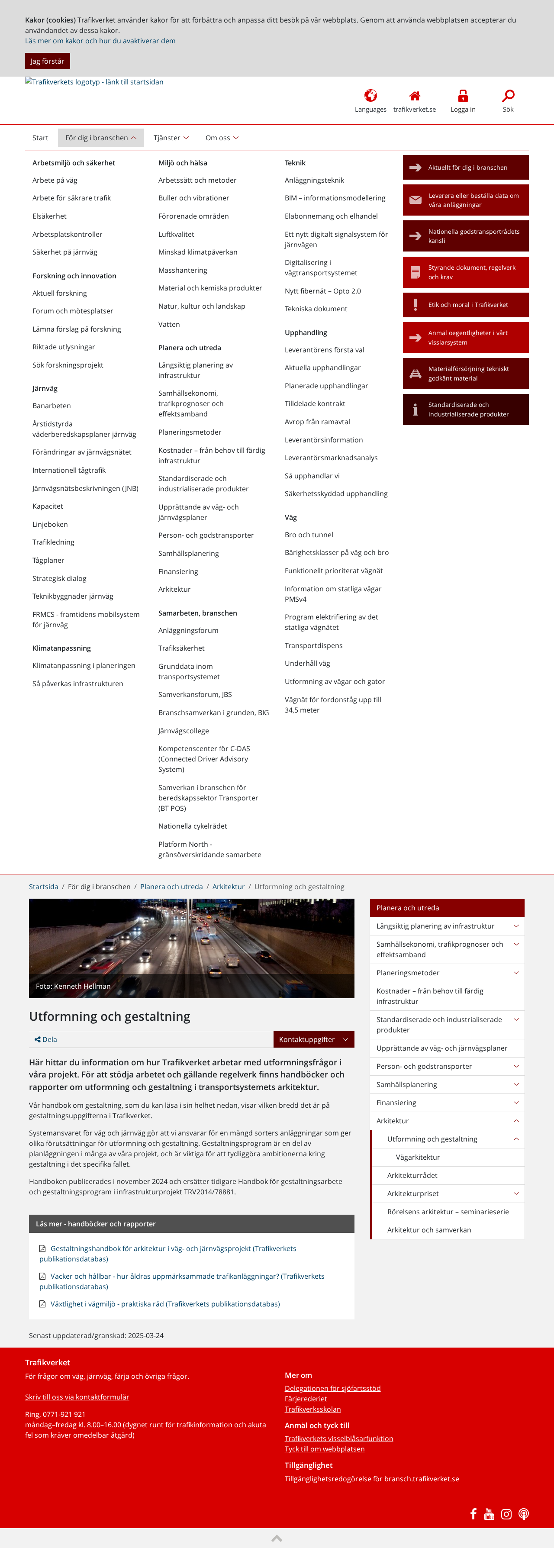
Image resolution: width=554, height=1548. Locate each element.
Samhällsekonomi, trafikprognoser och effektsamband (191, 403)
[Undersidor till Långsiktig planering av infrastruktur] (516, 926)
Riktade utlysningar (63, 347)
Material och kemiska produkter (210, 288)
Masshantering (182, 270)
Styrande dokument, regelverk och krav (471, 272)
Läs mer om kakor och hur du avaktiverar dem (100, 40)
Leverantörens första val (324, 350)
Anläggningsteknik (314, 180)
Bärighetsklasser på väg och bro (337, 552)
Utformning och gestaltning (432, 1139)
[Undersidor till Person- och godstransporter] (516, 1066)
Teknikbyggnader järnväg (72, 596)
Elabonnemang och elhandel (331, 216)
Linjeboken (50, 524)
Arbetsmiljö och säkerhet (73, 163)
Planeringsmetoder (190, 432)
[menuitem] (102, 138)
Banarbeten (51, 405)
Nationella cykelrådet (192, 826)
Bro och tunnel (309, 534)
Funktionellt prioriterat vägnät (334, 570)
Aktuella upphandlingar (323, 367)
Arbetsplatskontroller (67, 234)
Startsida (43, 886)
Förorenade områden (193, 216)
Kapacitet (47, 506)
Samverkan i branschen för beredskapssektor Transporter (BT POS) (208, 798)
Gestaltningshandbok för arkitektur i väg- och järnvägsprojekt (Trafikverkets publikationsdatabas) (167, 1254)
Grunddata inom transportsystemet (189, 671)
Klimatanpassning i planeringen (83, 665)
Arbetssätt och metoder (197, 180)
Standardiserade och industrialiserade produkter (203, 483)
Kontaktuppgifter (307, 1039)
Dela (49, 1039)
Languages (371, 109)
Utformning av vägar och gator (335, 681)
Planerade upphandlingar (326, 385)
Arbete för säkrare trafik (71, 198)
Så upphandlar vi (312, 476)
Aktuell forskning (59, 293)
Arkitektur (174, 589)
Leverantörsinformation (324, 440)
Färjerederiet (306, 1398)
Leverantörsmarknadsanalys (331, 457)
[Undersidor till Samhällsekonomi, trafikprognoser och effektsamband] (516, 949)
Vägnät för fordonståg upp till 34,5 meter (333, 705)
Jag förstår (47, 61)
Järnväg (45, 388)
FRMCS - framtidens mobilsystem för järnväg (86, 619)
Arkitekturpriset (413, 1193)
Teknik (295, 163)
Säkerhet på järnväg (64, 252)
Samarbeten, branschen (197, 613)
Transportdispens (314, 645)
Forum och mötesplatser (72, 311)
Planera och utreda (189, 347)
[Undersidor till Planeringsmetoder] (516, 973)
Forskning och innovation (74, 276)
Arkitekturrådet (412, 1175)
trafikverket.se (414, 109)
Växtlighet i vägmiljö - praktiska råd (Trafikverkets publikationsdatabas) (164, 1304)
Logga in (463, 109)
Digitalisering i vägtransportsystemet (321, 267)
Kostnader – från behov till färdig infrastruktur (211, 455)
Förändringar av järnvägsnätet (82, 452)
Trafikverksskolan (313, 1409)
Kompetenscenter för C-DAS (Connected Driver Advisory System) (204, 759)
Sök (508, 109)
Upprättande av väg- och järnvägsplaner (198, 512)
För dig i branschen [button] (96, 137)
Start (44, 140)
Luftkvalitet (176, 234)
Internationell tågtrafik (69, 470)
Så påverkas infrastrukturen (77, 683)
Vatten (169, 324)
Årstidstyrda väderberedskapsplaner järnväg (84, 429)
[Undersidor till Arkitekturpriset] (516, 1193)
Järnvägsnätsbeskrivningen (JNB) (85, 488)
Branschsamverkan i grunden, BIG (213, 712)
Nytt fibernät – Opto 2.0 (323, 291)
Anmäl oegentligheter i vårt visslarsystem (468, 337)
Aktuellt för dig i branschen (468, 167)
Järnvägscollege (183, 730)
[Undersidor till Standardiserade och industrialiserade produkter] (516, 1024)
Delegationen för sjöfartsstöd (333, 1388)
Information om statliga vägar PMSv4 (333, 594)
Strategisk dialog (59, 578)
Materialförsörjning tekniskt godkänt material (468, 373)
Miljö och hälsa (182, 163)
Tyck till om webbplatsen (325, 1449)
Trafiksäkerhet (181, 648)
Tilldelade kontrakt (315, 403)
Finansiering (178, 571)
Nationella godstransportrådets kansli (474, 236)
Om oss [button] (218, 137)
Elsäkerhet (49, 216)
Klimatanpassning (61, 648)
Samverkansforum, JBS (195, 694)
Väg (291, 517)
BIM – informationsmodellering (335, 198)
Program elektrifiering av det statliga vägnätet (331, 622)
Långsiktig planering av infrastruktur (195, 370)
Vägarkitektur (418, 1157)
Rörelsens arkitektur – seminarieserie (448, 1211)
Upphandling (306, 332)
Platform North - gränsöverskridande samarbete (209, 849)
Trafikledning (53, 542)
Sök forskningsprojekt (67, 365)
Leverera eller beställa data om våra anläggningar (474, 200)
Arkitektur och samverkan (429, 1230)
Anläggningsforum (188, 630)
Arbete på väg (54, 180)
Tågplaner (48, 560)
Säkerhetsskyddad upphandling (336, 493)
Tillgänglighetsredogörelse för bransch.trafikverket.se (372, 1479)
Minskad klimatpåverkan (198, 252)
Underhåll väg (307, 663)
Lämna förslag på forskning (76, 329)
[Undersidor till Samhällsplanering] (516, 1084)
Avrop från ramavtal (317, 421)
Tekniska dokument (316, 308)
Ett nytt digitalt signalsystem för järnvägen (336, 239)
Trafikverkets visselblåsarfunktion (339, 1438)
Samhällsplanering (188, 553)
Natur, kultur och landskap (201, 306)
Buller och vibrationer (193, 198)
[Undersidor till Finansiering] (516, 1102)
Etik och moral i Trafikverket (468, 304)
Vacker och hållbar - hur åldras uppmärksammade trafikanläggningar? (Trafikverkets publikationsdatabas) (182, 1281)
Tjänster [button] (167, 137)
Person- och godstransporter (206, 535)
